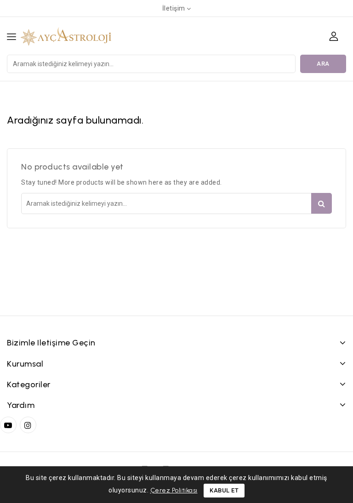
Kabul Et (224, 490)
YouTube (9, 425)
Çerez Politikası (174, 490)
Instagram (29, 425)
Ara (323, 63)
